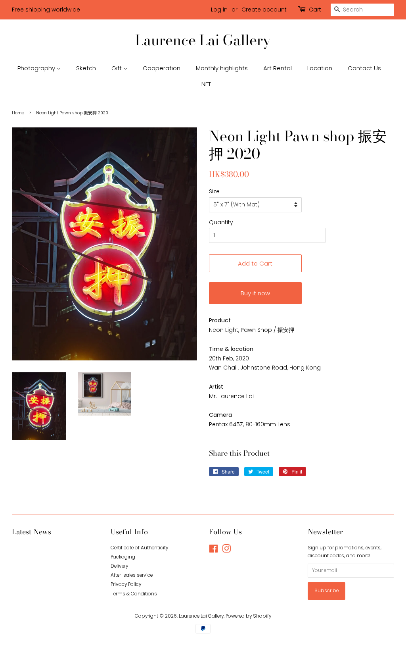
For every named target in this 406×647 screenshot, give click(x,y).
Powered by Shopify (248, 616)
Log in (219, 9)
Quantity (221, 222)
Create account (264, 9)
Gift (117, 68)
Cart (315, 9)
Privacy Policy (126, 584)
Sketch (86, 68)
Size (214, 191)
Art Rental (277, 68)
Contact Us (364, 68)
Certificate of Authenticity (139, 548)
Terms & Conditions (134, 594)
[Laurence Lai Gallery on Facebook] (213, 550)
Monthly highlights (222, 68)
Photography (37, 68)
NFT (206, 84)
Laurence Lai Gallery (203, 39)
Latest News (31, 531)
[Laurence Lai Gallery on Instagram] (226, 550)
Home (18, 113)
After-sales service (132, 575)
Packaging (123, 557)
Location (319, 68)
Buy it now (255, 293)
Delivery (119, 566)
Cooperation (161, 68)
